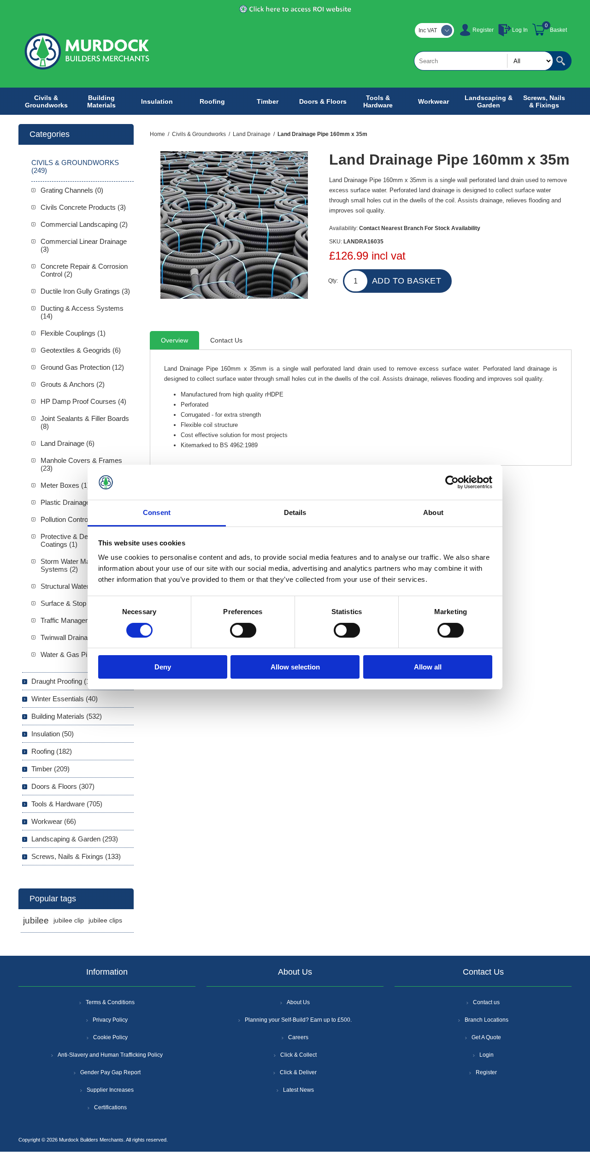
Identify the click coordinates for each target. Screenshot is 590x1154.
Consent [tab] (157, 512)
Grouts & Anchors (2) (73, 384)
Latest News (298, 1090)
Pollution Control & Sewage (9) (86, 519)
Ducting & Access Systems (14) (82, 312)
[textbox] (483, 61)
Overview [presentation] (174, 340)
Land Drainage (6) (67, 443)
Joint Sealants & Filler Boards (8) (85, 422)
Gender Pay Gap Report (110, 1072)
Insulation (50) (52, 734)
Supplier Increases (110, 1090)
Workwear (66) (53, 821)
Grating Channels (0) (72, 190)
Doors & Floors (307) (62, 786)
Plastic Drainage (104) (74, 502)
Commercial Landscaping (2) (84, 224)
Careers (298, 1037)
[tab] (174, 340)
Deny (162, 667)
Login (486, 1055)
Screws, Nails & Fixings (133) (76, 856)
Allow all (428, 667)
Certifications (110, 1107)
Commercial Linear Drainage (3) (84, 245)
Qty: (333, 281)
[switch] (243, 630)
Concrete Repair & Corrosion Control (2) (84, 270)
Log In (520, 30)
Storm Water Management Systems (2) (80, 565)
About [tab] (433, 512)
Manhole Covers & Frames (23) (81, 464)
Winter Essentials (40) (64, 699)
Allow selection (295, 667)
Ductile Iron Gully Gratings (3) (85, 291)
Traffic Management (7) (76, 620)
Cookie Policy (110, 1037)
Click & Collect (298, 1055)
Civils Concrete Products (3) (83, 207)
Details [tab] (295, 512)
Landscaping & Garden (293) (74, 839)
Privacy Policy (110, 1020)
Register (483, 30)
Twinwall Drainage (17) (75, 637)
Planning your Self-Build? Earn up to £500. (298, 1020)
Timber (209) (50, 769)
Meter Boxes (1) (65, 485)
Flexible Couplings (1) (73, 333)
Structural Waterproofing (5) (82, 586)
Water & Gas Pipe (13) (74, 654)
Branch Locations (486, 1020)
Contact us (486, 1002)
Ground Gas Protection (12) (82, 367)
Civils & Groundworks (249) (75, 166)
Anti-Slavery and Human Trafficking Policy (110, 1055)
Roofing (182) (51, 751)
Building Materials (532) (66, 716)
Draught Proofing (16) (63, 681)
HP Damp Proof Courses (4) (83, 401)
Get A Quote (486, 1037)
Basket (558, 30)
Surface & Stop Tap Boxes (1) (85, 603)
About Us (298, 1002)
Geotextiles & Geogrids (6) (81, 350)
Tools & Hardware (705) (66, 804)
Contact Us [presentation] (226, 340)
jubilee (36, 920)
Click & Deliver (298, 1072)
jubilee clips (105, 920)
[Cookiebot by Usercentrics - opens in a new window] (452, 482)
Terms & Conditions (110, 1002)
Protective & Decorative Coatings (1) (76, 540)
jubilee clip (68, 920)
